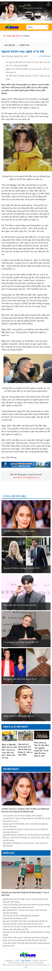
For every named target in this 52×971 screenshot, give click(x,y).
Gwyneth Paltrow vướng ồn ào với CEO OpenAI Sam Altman (26, 835)
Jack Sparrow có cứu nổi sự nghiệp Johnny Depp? (23, 816)
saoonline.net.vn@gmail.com (26, 477)
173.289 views (45, 56)
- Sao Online (25, 960)
